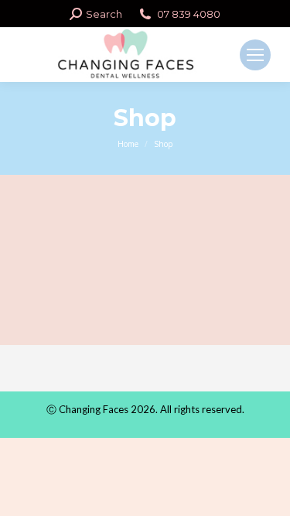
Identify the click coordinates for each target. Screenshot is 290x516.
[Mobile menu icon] (255, 54)
